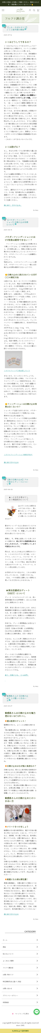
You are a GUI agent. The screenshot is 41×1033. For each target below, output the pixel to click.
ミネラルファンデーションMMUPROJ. (18, 454)
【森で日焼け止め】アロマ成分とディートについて (17, 482)
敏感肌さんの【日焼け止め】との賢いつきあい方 (17, 698)
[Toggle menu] (3, 9)
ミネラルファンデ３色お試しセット (17, 370)
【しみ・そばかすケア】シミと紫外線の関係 (17, 28)
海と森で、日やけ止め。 (13, 205)
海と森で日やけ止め (11, 462)
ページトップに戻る (22, 1013)
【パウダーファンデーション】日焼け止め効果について (17, 222)
